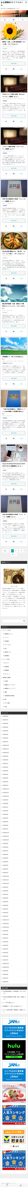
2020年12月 (6, 963)
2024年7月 (5, 807)
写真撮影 (7, 641)
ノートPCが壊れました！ (9, 1002)
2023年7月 (5, 850)
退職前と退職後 (7, 677)
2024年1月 (5, 829)
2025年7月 (5, 763)
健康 (6, 692)
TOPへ (21, 1185)
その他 (4, 699)
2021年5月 (5, 945)
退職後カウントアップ (7, 363)
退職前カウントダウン (10, 684)
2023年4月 (5, 861)
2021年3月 (5, 952)
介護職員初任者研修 (9, 695)
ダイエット (7, 673)
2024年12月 (6, 789)
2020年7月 (5, 978)
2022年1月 (5, 916)
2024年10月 (6, 796)
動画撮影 (7, 655)
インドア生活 (6, 659)
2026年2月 (5, 738)
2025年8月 (5, 759)
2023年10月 (6, 840)
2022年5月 (5, 901)
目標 (6, 706)
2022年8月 (5, 890)
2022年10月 (6, 883)
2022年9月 (5, 887)
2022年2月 (5, 912)
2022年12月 (6, 876)
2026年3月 (5, 734)
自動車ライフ (8, 652)
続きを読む (14, 63)
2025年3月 (5, 778)
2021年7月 (5, 938)
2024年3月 (5, 821)
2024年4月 (5, 818)
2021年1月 (5, 960)
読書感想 (7, 666)
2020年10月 (6, 967)
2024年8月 (5, 803)
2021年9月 (5, 930)
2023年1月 (5, 872)
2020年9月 (5, 970)
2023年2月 (5, 869)
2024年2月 (5, 825)
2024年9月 (5, 800)
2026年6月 (5, 723)
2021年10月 (6, 927)
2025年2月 (5, 781)
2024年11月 (6, 792)
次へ (13, 554)
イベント (5, 48)
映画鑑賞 (5, 100)
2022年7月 (5, 894)
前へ (5, 550)
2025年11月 (6, 749)
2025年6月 (5, 767)
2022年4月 (5, 905)
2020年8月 (5, 974)
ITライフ (7, 663)
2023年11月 (6, 836)
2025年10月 (6, 752)
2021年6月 (5, 941)
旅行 (6, 648)
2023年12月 (6, 832)
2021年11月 (6, 923)
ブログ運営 (7, 703)
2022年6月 (5, 898)
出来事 (4, 470)
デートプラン (8, 644)
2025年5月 (5, 770)
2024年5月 (5, 814)
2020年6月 (5, 981)
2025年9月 (5, 756)
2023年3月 (5, 865)
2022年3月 (5, 909)
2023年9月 (5, 843)
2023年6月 (5, 854)
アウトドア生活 (7, 630)
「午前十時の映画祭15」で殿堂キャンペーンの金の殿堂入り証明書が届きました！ (14, 411)
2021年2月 (5, 956)
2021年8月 (5, 934)
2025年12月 (6, 745)
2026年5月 (5, 727)
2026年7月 (5, 719)
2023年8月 (5, 847)
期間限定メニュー (9, 634)
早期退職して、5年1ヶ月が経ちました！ (13, 1006)
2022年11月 (6, 879)
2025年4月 (5, 774)
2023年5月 (5, 858)
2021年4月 (5, 949)
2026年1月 (5, 741)
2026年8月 (5, 716)
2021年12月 (6, 919)
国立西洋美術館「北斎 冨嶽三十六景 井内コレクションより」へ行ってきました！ (13, 306)
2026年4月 (5, 730)
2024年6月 (5, 810)
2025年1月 (5, 785)
